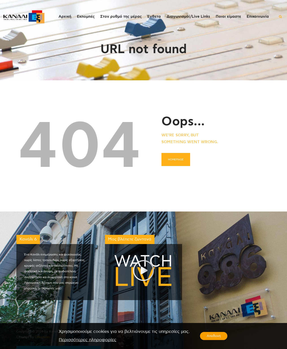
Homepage (176, 159)
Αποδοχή (214, 336)
